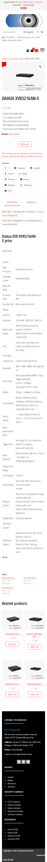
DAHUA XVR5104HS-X (8, 578)
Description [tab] (12, 202)
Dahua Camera (13, 134)
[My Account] (27, 50)
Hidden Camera (28, 2)
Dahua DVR (17, 153)
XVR (28, 156)
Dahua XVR (12, 156)
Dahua (4, 220)
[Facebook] (19, 762)
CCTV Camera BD (12, 730)
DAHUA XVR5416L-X (8, 588)
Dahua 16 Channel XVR (31, 153)
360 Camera (39, 2)
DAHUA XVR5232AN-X (30, 578)
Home (4, 58)
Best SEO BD (8, 860)
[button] (40, 66)
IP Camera (19, 2)
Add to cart (25, 144)
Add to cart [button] (12, 644)
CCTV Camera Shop (15, 58)
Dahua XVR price (21, 156)
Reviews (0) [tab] (31, 202)
